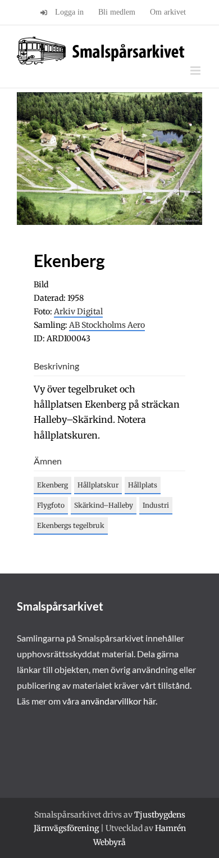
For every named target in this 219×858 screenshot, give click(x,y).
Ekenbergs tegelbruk (70, 525)
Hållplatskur (97, 485)
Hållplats (142, 485)
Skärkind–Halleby (103, 505)
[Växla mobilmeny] (196, 70)
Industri (156, 505)
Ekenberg (52, 485)
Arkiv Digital (78, 311)
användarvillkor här (118, 701)
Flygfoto (51, 505)
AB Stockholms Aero (107, 325)
